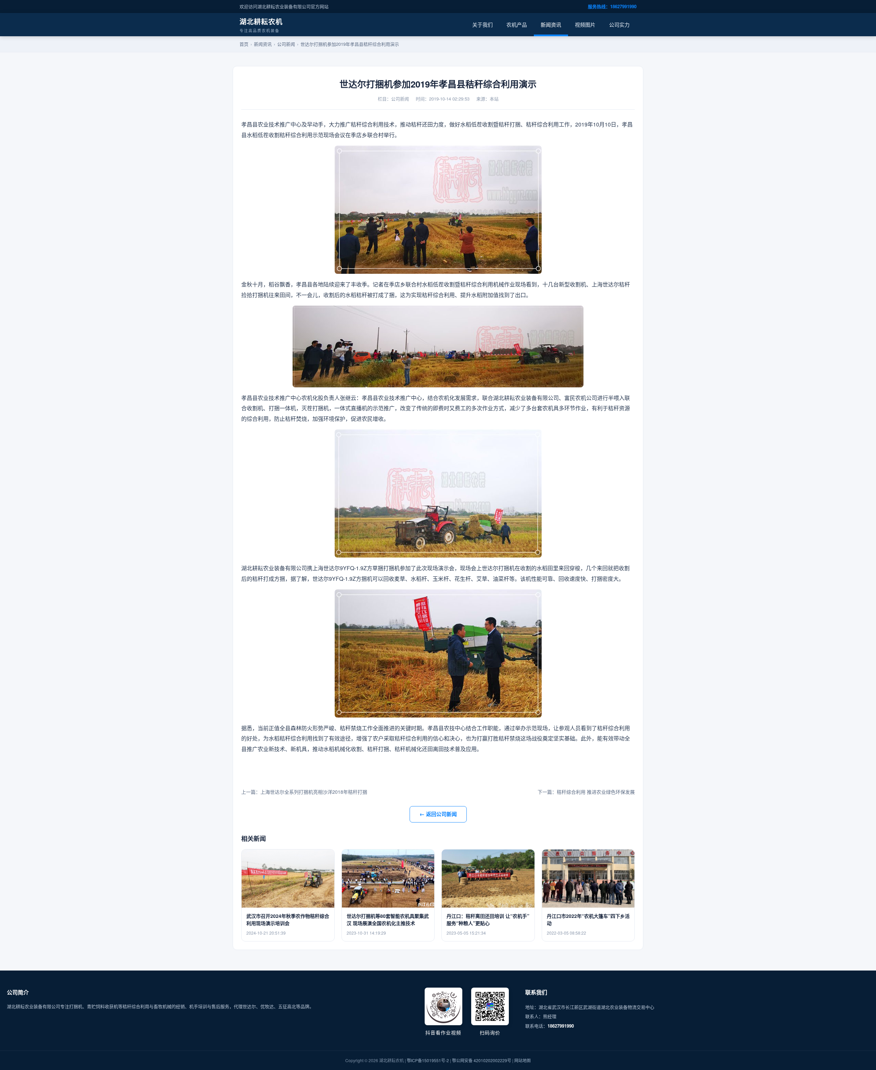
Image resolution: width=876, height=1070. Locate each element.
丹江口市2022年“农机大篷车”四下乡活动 (588, 919)
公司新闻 (286, 44)
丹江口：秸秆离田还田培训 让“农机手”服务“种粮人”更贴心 (488, 919)
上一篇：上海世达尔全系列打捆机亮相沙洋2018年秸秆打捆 (304, 791)
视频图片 (585, 24)
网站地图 (522, 1060)
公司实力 (619, 24)
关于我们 (482, 24)
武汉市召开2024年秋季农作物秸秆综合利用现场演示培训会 (287, 919)
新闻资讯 (551, 24)
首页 (244, 44)
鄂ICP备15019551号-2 (428, 1060)
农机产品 (516, 24)
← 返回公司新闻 (438, 814)
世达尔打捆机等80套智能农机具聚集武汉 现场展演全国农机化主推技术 (388, 919)
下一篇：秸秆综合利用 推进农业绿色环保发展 (586, 791)
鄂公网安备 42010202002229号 (481, 1060)
